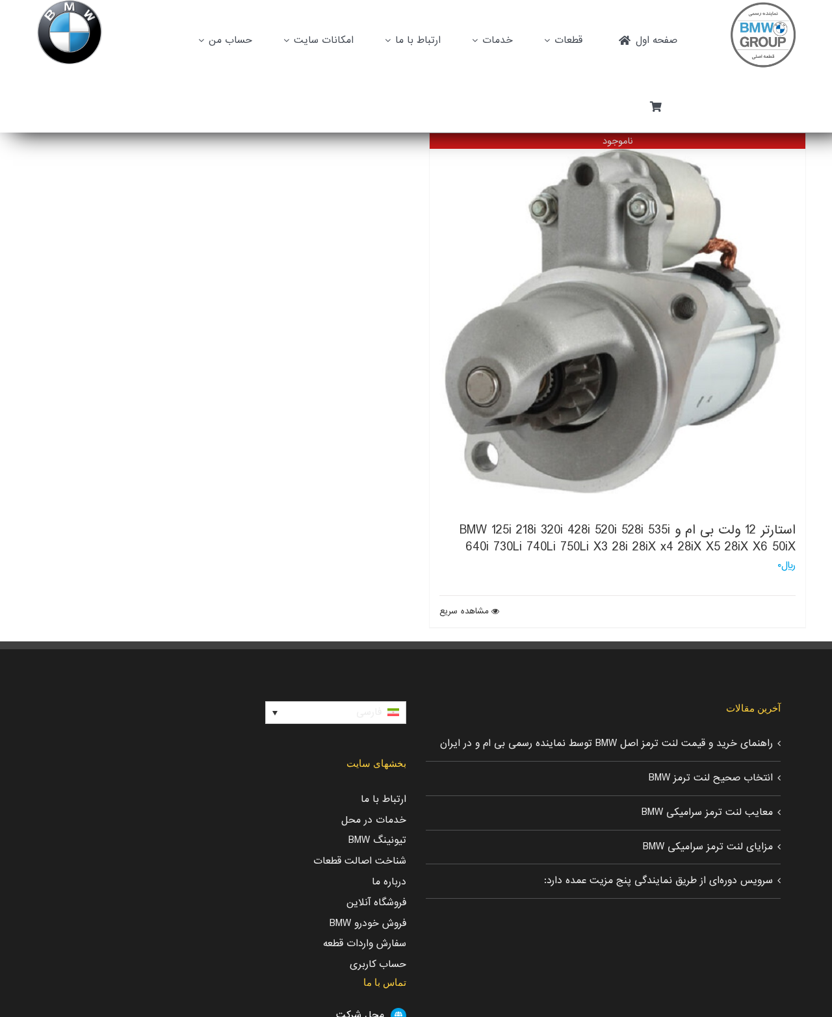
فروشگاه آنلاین (376, 902)
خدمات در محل (373, 820)
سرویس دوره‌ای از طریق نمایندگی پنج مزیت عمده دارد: (658, 880)
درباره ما (389, 882)
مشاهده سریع (464, 611)
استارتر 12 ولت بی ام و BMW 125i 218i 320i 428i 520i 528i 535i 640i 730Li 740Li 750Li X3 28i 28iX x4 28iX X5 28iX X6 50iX (628, 539)
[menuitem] (335, 713)
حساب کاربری (378, 964)
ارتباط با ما (383, 799)
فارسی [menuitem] (369, 712)
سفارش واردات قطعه (364, 943)
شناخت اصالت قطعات (359, 861)
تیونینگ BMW (377, 840)
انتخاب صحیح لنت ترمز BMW (711, 778)
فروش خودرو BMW (368, 923)
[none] (335, 713)
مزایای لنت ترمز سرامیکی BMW (708, 847)
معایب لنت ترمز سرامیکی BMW (707, 812)
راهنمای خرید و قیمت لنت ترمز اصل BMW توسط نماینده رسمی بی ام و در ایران (606, 743)
